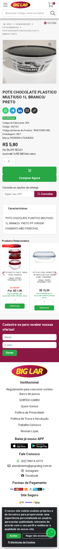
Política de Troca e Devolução (30, 418)
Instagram (31, 470)
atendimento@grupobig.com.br (31, 466)
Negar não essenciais (37, 535)
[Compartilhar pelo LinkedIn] (20, 110)
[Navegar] (3, 273)
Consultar (46, 194)
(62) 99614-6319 (31, 461)
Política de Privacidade (29, 412)
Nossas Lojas (29, 431)
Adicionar (16, 306)
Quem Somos (29, 406)
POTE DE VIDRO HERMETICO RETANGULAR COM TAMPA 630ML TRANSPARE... (44, 274)
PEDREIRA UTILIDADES (22, 138)
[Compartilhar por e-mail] (27, 110)
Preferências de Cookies (21, 542)
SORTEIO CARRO (29, 400)
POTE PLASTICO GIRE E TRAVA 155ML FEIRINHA (14, 273)
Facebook (31, 475)
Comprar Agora (29, 178)
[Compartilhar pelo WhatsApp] (5, 110)
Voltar (51, 23)
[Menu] (5, 5)
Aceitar (14, 535)
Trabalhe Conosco (29, 425)
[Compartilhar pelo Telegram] (13, 110)
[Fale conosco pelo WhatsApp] (51, 533)
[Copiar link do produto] (34, 110)
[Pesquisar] (52, 13)
